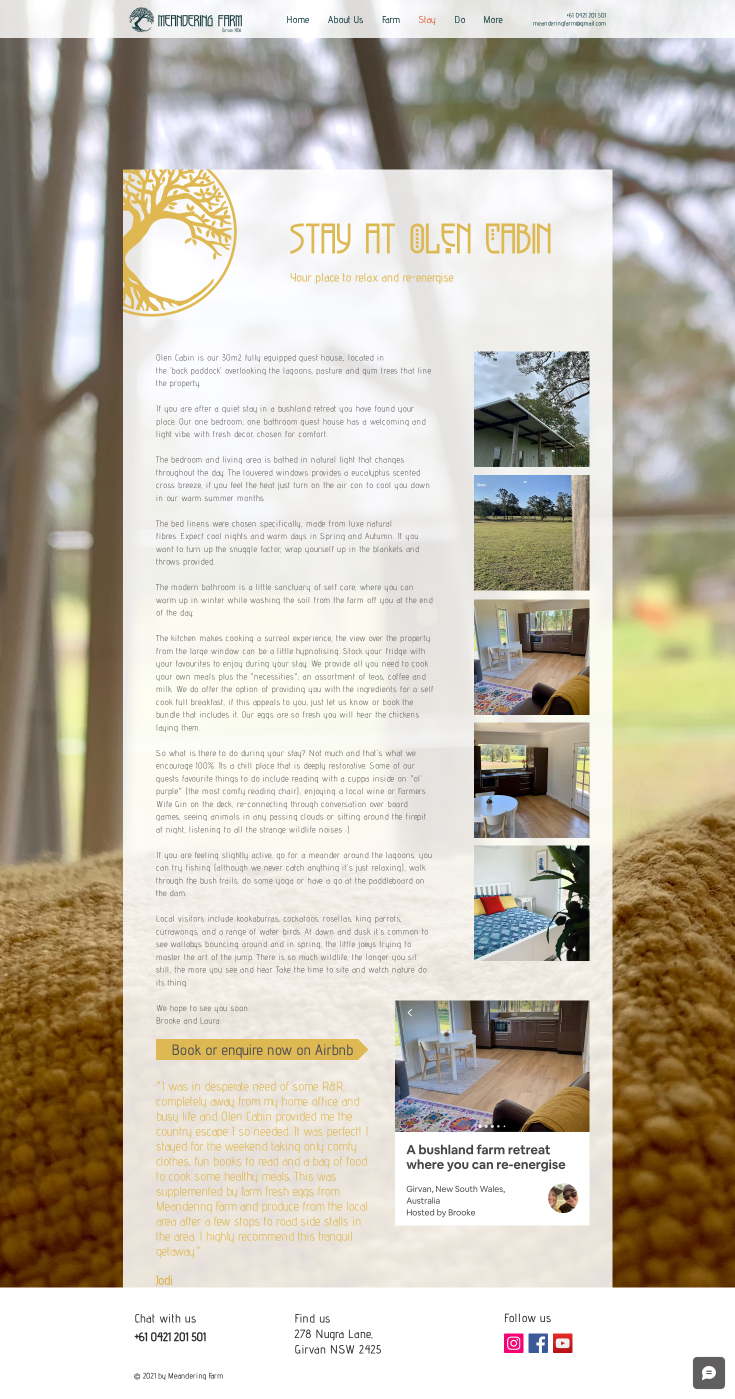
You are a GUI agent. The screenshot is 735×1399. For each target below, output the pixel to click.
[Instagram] (514, 1343)
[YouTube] (562, 1343)
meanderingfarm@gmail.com (569, 23)
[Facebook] (538, 1343)
